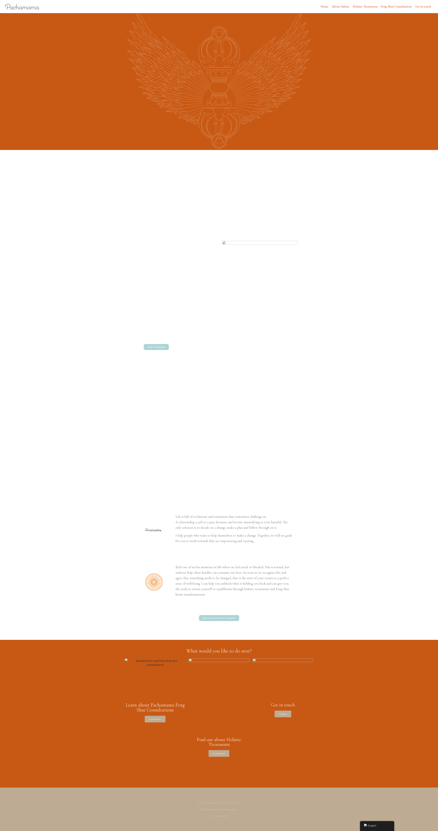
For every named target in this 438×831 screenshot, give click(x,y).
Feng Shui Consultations (396, 6)
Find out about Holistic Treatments (219, 742)
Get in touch (423, 6)
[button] (156, 347)
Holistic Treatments (365, 6)
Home (324, 6)
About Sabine (340, 6)
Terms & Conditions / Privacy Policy (219, 803)
